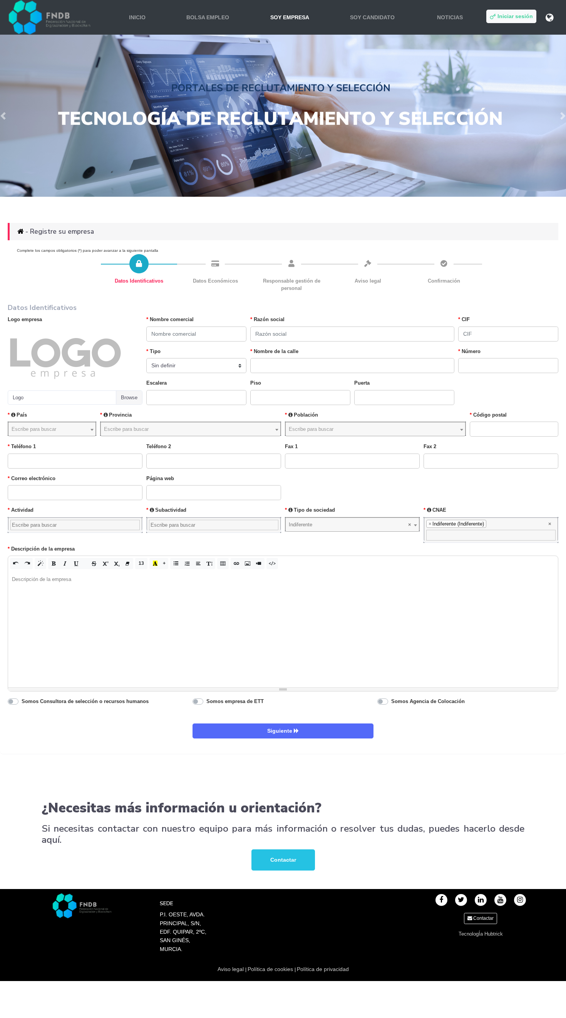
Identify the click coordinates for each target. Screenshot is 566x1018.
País (22, 415)
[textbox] (52, 429)
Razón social (269, 319)
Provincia (120, 415)
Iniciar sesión (514, 16)
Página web (160, 478)
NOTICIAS (450, 17)
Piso (255, 383)
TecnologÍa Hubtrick (481, 934)
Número (471, 351)
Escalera (156, 383)
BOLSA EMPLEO (207, 17)
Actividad (22, 510)
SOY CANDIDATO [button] (372, 17)
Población (306, 415)
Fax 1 (291, 446)
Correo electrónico (33, 478)
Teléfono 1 (23, 446)
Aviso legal (231, 969)
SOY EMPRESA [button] (289, 17)
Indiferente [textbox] (350, 524)
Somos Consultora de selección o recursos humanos (85, 701)
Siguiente (280, 731)
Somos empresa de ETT (235, 701)
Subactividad (170, 510)
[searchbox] (75, 525)
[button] (16, 563)
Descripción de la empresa (43, 549)
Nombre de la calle (276, 351)
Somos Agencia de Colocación (428, 701)
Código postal (490, 415)
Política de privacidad (323, 969)
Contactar (283, 860)
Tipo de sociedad (314, 510)
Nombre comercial (172, 319)
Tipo (155, 351)
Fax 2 (430, 446)
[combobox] (52, 429)
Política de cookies (271, 969)
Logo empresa (25, 319)
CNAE (439, 510)
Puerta (362, 383)
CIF (466, 319)
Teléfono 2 (158, 446)
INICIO (137, 17)
